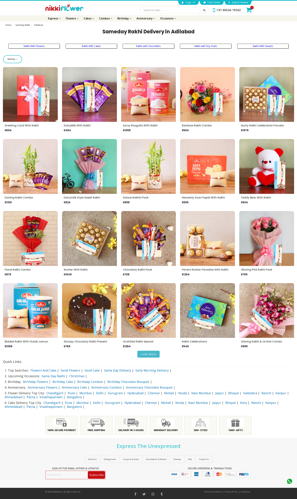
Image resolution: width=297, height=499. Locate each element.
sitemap (177, 459)
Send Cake (92, 370)
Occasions (167, 18)
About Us (92, 459)
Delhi (99, 393)
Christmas (76, 376)
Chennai (154, 393)
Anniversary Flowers (42, 387)
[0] (249, 10)
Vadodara (250, 393)
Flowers (71, 18)
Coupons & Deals (131, 459)
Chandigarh (54, 393)
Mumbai (85, 393)
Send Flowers (70, 370)
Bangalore (74, 397)
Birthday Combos (90, 382)
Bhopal (233, 393)
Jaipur (219, 393)
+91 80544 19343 (228, 10)
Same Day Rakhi (53, 376)
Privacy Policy (231, 491)
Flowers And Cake (43, 370)
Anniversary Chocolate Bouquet (149, 387)
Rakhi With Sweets (263, 46)
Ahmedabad (13, 397)
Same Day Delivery (117, 370)
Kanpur (281, 393)
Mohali (169, 393)
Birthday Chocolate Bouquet (128, 382)
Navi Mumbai (201, 393)
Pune (71, 393)
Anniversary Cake (74, 387)
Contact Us (204, 459)
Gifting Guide (110, 459)
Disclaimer (245, 491)
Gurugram (115, 393)
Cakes (88, 18)
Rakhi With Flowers (34, 46)
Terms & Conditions (213, 491)
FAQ (190, 459)
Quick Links (12, 361)
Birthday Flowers (35, 382)
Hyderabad (135, 393)
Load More (148, 354)
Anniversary (144, 18)
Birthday (123, 18)
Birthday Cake (62, 382)
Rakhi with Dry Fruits (205, 46)
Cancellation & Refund (156, 459)
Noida (182, 393)
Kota (243, 403)
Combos (105, 18)
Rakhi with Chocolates (148, 46)
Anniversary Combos (106, 387)
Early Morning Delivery (152, 370)
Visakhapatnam (51, 397)
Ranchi (266, 393)
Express (53, 18)
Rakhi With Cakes (91, 46)
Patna (31, 397)
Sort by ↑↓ (13, 59)
